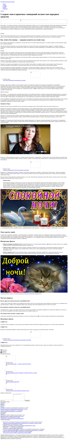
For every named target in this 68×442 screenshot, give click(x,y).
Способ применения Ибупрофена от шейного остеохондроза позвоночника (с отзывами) (23, 430)
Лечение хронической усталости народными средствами (16, 170)
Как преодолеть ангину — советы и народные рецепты (18, 363)
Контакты (5, 8)
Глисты (2, 406)
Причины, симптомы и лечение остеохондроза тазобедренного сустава (19, 425)
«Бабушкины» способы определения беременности (12, 418)
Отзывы (5, 6)
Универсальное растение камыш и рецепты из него (17, 390)
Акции (4, 5)
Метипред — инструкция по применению (12, 427)
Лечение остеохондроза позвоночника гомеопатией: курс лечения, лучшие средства (22, 423)
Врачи (4, 7)
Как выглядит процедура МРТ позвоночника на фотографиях (17, 432)
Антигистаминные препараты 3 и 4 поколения (11, 411)
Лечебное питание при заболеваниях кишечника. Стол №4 (14, 409)
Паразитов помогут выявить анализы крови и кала (12, 416)
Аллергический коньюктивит (12, 381)
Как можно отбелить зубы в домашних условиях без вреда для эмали (21, 372)
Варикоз (2, 404)
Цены (4, 4)
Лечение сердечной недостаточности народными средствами (17, 340)
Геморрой (3, 413)
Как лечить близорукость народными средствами (14, 80)
